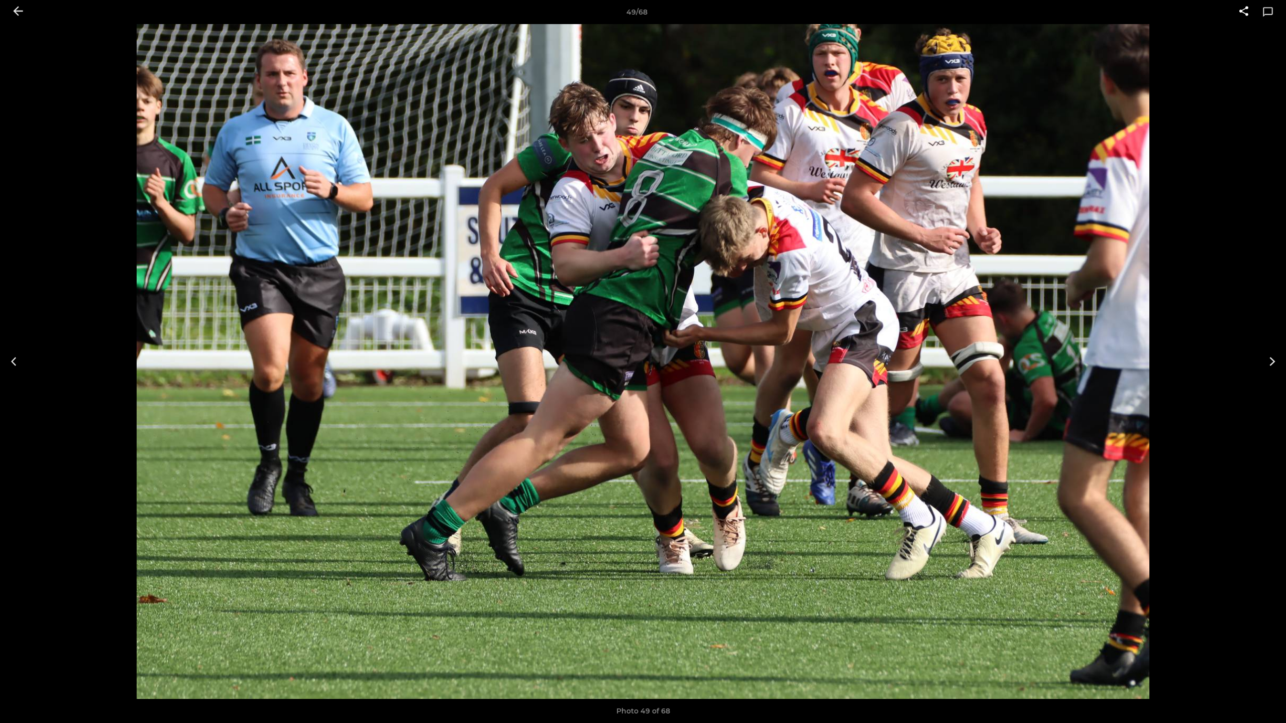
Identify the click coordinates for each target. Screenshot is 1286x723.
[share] (1244, 12)
